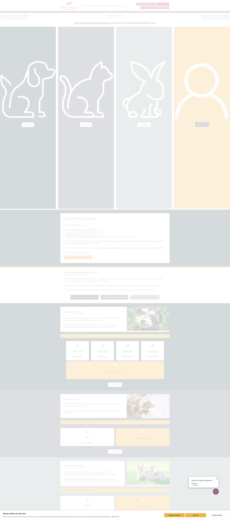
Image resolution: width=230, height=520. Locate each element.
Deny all (195, 515)
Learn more (115, 516)
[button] (215, 491)
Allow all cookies (174, 515)
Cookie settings (217, 515)
